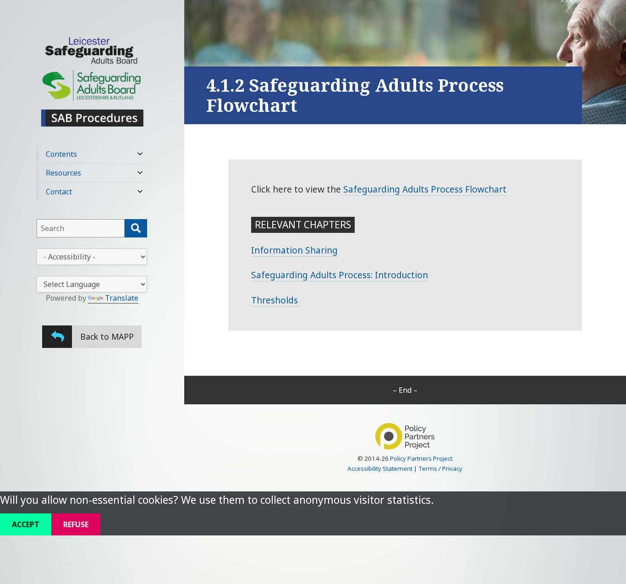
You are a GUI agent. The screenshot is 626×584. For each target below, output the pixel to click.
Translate (121, 298)
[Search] (136, 228)
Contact (59, 192)
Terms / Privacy (440, 468)
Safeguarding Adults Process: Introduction (339, 275)
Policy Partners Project (421, 458)
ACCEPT (25, 524)
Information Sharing (294, 250)
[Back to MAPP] (57, 336)
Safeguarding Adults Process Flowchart (424, 189)
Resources (63, 173)
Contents (61, 154)
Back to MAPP (107, 336)
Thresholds (275, 300)
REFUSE (75, 524)
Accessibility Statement (379, 468)
